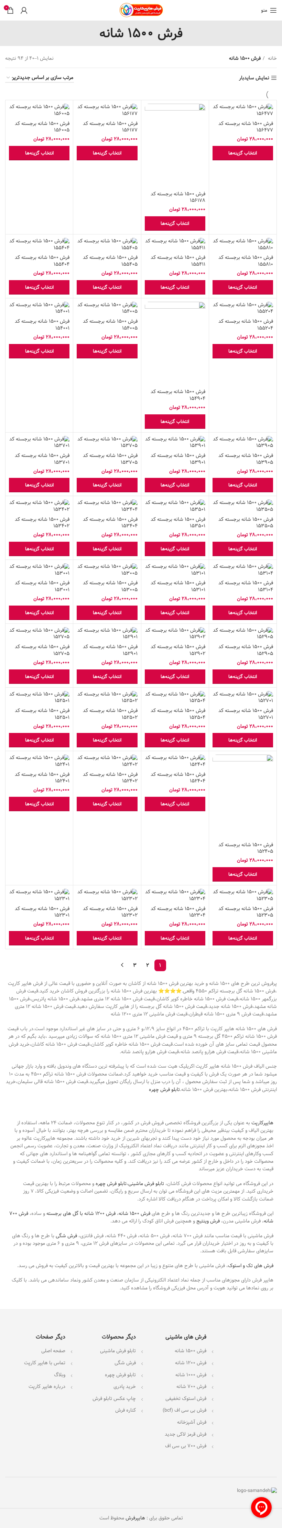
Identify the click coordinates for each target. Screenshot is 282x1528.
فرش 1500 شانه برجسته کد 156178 (178, 197)
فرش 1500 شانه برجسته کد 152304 (178, 912)
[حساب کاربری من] (24, 10)
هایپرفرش (134, 1518)
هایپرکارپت (262, 1123)
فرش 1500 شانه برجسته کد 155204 (245, 324)
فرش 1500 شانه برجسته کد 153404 (110, 522)
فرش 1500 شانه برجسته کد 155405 (110, 260)
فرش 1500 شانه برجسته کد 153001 (42, 586)
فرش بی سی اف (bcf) (184, 1410)
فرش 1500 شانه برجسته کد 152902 (178, 650)
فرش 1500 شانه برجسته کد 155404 (42, 260)
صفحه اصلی (53, 1351)
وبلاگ (59, 1375)
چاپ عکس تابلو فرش (114, 1398)
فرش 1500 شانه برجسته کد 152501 (42, 714)
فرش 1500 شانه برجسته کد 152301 (42, 912)
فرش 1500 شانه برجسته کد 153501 (178, 522)
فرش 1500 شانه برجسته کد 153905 (245, 459)
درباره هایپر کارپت (47, 1386)
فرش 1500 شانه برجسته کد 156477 (245, 127)
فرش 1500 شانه (134, 1213)
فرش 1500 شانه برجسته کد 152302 (110, 912)
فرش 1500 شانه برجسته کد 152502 (110, 714)
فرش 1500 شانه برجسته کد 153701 (42, 459)
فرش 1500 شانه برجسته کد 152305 (245, 912)
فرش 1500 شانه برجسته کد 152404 (178, 777)
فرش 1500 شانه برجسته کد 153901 (178, 459)
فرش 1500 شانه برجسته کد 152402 (110, 777)
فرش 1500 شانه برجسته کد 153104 (245, 586)
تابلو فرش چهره (164, 1089)
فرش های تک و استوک (250, 1266)
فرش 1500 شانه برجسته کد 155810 (245, 260)
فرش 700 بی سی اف (185, 1446)
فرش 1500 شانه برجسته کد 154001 (42, 324)
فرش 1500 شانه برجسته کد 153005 (110, 586)
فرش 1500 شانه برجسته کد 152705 (42, 650)
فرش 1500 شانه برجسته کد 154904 (178, 395)
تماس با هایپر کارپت (44, 1363)
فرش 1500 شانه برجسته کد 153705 (110, 459)
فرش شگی (66, 1236)
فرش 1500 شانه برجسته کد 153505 (245, 522)
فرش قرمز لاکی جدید (185, 1434)
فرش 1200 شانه (190, 1363)
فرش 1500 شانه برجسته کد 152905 (245, 650)
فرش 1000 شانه (190, 1375)
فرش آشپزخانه (191, 1422)
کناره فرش (125, 1410)
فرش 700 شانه (191, 1386)
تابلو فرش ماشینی (146, 1184)
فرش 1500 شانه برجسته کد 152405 (245, 848)
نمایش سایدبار (254, 78)
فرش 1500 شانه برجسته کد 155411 (178, 260)
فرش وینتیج (208, 1221)
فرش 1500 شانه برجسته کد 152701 (245, 714)
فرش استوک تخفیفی (185, 1398)
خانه (272, 58)
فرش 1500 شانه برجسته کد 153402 (42, 522)
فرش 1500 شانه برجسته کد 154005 (110, 324)
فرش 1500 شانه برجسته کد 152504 (178, 714)
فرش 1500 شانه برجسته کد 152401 (42, 777)
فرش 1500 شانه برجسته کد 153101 (178, 586)
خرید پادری (124, 1386)
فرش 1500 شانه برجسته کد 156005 (42, 127)
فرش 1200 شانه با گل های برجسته (81, 1213)
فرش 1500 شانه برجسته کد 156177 (110, 127)
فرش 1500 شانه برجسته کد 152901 (110, 650)
